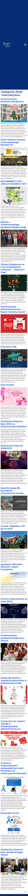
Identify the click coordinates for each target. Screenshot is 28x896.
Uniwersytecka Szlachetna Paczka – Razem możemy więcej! (13, 309)
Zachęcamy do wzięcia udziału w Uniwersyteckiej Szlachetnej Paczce (13, 725)
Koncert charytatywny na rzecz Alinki (14, 600)
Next (25, 892)
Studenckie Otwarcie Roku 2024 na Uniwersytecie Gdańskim (14, 424)
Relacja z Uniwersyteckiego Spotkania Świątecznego (13, 225)
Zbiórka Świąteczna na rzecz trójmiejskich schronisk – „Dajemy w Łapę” (13, 268)
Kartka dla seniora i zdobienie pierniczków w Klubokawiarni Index (14, 680)
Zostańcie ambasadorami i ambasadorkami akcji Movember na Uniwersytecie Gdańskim (14, 768)
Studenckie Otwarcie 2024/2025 (12, 447)
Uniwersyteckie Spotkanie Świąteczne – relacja (13, 638)
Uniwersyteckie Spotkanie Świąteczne (12, 100)
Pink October (7, 384)
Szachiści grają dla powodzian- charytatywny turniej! (12, 491)
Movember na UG (10, 813)
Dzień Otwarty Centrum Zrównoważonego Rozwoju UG (13, 142)
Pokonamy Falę (8, 346)
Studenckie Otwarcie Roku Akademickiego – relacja (13, 852)
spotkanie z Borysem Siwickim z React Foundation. (11, 567)
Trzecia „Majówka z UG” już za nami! (13, 527)
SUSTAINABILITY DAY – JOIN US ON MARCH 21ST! (14, 182)
